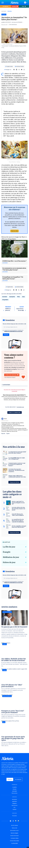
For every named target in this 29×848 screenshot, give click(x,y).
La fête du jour (9, 547)
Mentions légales (14, 833)
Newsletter (14, 799)
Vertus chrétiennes (7, 696)
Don (14, 807)
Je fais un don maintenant (11, 375)
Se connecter (18, 779)
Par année (14, 815)
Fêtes (18, 296)
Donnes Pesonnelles (14, 840)
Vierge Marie (5, 299)
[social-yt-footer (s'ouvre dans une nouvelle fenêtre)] (10, 821)
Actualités (14, 787)
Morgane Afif (4, 24)
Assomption (17, 75)
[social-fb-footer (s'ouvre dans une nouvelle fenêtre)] (13, 821)
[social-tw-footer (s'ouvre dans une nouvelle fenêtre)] (15, 821)
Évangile (6, 552)
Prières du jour (9, 562)
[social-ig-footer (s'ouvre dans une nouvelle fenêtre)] (18, 821)
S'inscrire (6, 334)
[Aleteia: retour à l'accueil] (14, 2)
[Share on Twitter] (19, 69)
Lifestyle (14, 789)
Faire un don (14, 231)
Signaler (8, 433)
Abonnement (14, 805)
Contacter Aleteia (14, 838)
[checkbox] (3, 330)
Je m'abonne (5, 6)
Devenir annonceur (14, 835)
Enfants (4, 644)
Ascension (8, 75)
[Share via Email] (21, 69)
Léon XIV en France (7, 612)
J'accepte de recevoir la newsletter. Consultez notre (13, 331)
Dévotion (10, 11)
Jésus (23, 296)
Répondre (3, 433)
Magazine (14, 803)
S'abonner (10, 779)
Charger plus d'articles (14, 482)
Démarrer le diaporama (19, 242)
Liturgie (4, 670)
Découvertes (14, 793)
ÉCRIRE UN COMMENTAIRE (15, 412)
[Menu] (5, 2)
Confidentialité (14, 843)
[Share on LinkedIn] (16, 69)
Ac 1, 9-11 (10, 136)
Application (14, 801)
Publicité (14, 809)
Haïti (4, 722)
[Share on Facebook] (14, 69)
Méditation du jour (11, 557)
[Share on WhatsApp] (24, 69)
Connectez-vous (20, 407)
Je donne (14, 6)
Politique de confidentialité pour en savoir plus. (13, 331)
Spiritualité (3, 11)
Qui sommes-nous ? (14, 830)
